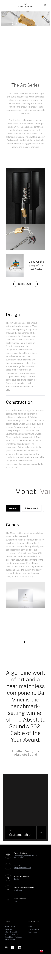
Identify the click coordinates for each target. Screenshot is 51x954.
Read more (18, 890)
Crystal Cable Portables (13, 937)
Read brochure (24, 284)
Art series (8, 929)
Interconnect (31, 508)
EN (45, 951)
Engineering (33, 932)
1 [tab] (24, 643)
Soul (30, 927)
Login (16, 901)
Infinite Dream (10, 927)
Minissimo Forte (10, 940)
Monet (25, 491)
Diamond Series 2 (11, 934)
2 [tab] (26, 643)
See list (16, 879)
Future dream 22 (11, 932)
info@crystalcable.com (22, 868)
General (13, 508)
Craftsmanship (34, 929)
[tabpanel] (25, 613)
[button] (43, 951)
